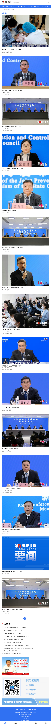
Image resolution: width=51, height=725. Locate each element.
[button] (23, 673)
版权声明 (34, 709)
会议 (41, 6)
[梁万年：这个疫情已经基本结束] (26, 192)
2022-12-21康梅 (5, 573)
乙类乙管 (12, 533)
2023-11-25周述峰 (6, 51)
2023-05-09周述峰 (6, 92)
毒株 (10, 451)
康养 (19, 6)
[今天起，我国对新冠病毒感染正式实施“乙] (26, 471)
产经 (45, 6)
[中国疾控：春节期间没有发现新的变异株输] (26, 270)
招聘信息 (25, 709)
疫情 (10, 410)
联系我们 (30, 709)
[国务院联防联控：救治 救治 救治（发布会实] (26, 593)
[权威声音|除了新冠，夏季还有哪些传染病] (26, 73)
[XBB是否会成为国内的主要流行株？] (26, 430)
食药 (29, 6)
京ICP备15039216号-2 (25, 720)
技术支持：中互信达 (25, 718)
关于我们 (17, 709)
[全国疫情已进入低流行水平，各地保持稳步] (26, 232)
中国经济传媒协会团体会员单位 (25, 714)
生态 (16, 6)
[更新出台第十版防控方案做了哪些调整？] (26, 389)
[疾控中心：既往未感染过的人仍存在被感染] (26, 151)
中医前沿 (11, 6)
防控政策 (8, 533)
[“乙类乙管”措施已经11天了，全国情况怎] (26, 311)
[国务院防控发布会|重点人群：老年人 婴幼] (26, 553)
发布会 (11, 94)
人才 (38, 6)
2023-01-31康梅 (5, 249)
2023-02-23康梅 (5, 170)
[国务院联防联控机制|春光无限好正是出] (26, 112)
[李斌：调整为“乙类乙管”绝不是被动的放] (26, 512)
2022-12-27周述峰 (6, 531)
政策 (7, 410)
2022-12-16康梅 (5, 611)
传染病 (7, 52)
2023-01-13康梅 (5, 367)
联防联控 (3, 52)
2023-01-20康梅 (5, 331)
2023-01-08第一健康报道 (7, 409)
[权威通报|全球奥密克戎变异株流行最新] (26, 351)
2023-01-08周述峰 (6, 450)
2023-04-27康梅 (5, 128)
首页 (3, 6)
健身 (22, 6)
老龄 (35, 6)
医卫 (25, 6)
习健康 (6, 6)
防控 (11, 52)
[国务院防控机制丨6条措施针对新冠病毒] (26, 31)
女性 (32, 6)
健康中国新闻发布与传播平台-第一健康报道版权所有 (25, 712)
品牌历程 (21, 709)
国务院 (3, 94)
